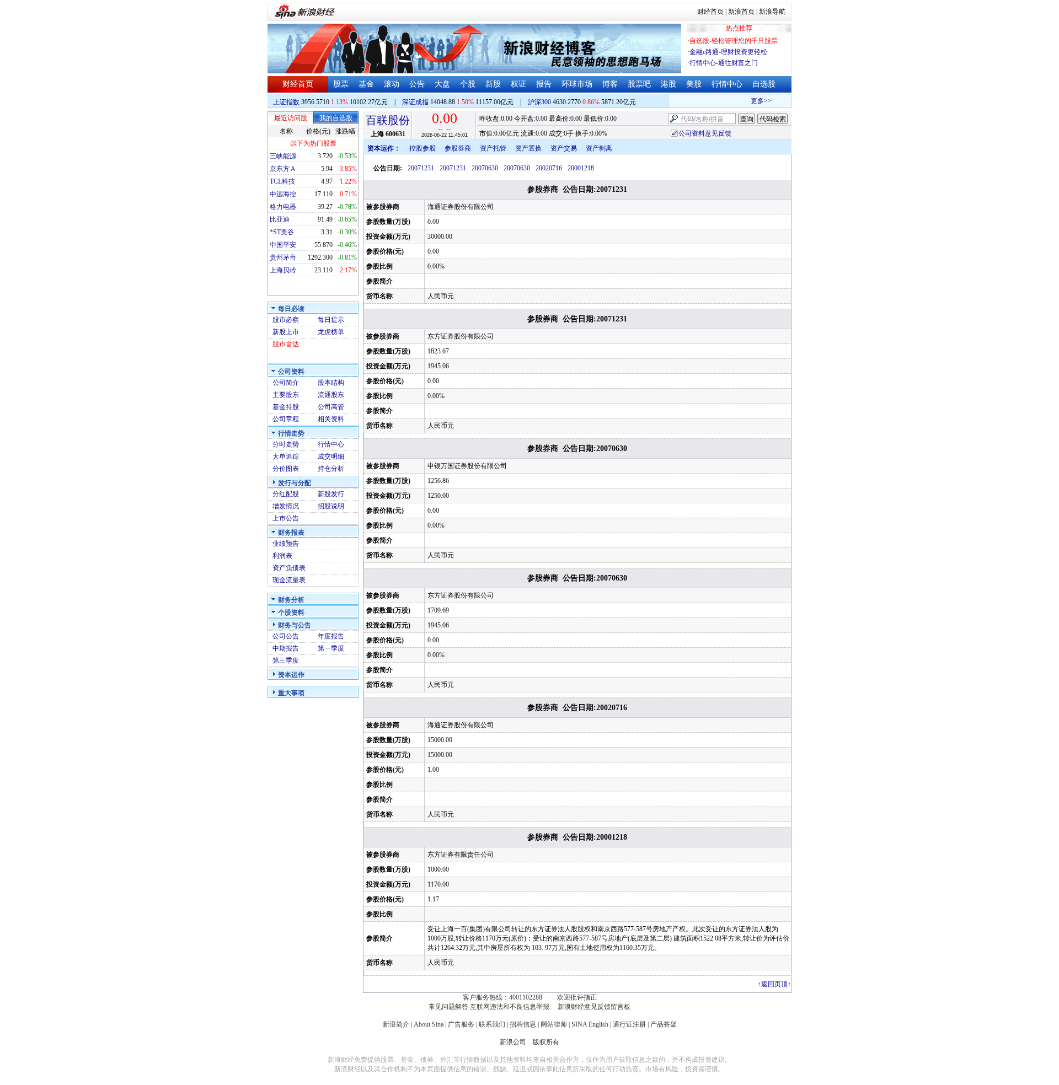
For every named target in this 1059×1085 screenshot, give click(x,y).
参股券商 (458, 148)
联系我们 (492, 1024)
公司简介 (285, 382)
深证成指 (415, 102)
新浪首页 (741, 11)
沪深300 (539, 102)
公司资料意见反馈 (704, 133)
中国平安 (283, 245)
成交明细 (331, 456)
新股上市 (285, 332)
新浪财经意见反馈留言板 (594, 1007)
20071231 (421, 168)
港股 (668, 84)
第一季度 (331, 648)
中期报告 (285, 648)
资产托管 (493, 148)
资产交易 (563, 148)
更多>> (754, 101)
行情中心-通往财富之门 (723, 63)
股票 (341, 84)
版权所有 (546, 1042)
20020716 (549, 168)
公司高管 (331, 407)
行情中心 (727, 84)
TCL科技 (282, 181)
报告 (544, 84)
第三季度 (285, 660)
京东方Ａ (283, 169)
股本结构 (331, 382)
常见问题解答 (448, 1007)
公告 (417, 84)
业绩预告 (285, 543)
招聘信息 (523, 1024)
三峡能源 (283, 156)
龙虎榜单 (331, 332)
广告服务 (461, 1024)
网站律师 (554, 1024)
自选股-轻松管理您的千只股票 (733, 41)
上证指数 (286, 102)
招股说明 (331, 506)
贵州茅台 (283, 257)
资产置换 (528, 148)
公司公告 (285, 636)
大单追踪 (285, 456)
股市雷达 (285, 344)
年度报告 (331, 636)
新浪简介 (396, 1024)
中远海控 (283, 194)
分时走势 (285, 444)
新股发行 (331, 494)
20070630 (485, 168)
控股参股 (422, 148)
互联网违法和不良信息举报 (509, 1007)
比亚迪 (280, 219)
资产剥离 (599, 148)
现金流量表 (289, 580)
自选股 (763, 84)
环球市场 (576, 84)
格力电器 (283, 207)
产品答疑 (663, 1024)
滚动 (391, 84)
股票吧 (639, 84)
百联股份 (388, 120)
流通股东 (331, 395)
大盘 (442, 84)
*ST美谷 (282, 232)
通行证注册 (629, 1024)
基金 (366, 84)
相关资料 (331, 419)
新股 (493, 84)
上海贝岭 (283, 270)
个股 (467, 84)
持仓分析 (331, 468)
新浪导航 (772, 11)
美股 (694, 84)
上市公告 (285, 518)
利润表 (282, 556)
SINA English (589, 1024)
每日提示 (331, 320)
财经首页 (710, 11)
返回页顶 (774, 984)
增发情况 (285, 506)
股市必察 (285, 320)
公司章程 (285, 419)
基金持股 (285, 407)
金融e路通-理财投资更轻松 (728, 52)
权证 (518, 84)
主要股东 (285, 395)
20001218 (581, 168)
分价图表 (285, 468)
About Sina (428, 1024)
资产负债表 (289, 568)
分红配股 (285, 494)
